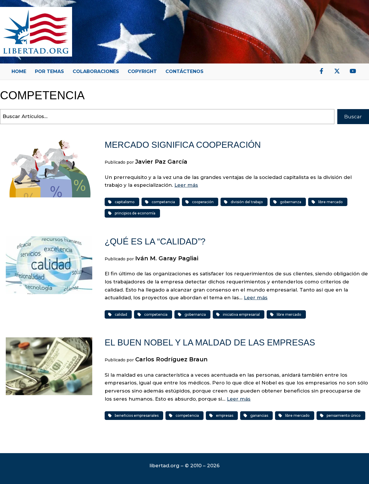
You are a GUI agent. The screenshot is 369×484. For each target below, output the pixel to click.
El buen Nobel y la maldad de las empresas (210, 342)
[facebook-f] (321, 71)
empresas (224, 415)
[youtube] (352, 71)
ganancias (259, 415)
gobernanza (290, 202)
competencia (163, 202)
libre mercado (330, 202)
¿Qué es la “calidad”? (155, 241)
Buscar (353, 116)
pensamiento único (344, 415)
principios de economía (135, 213)
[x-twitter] (337, 71)
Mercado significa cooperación (183, 145)
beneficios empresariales (137, 415)
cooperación (203, 202)
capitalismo (125, 202)
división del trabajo (247, 202)
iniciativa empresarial (241, 314)
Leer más (186, 185)
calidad (121, 314)
